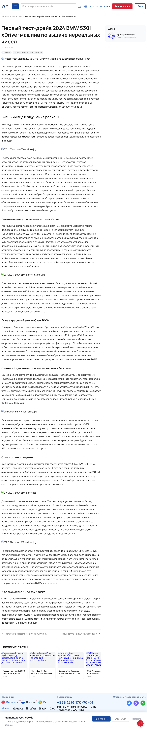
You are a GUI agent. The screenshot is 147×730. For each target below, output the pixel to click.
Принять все (101, 719)
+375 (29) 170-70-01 (75, 702)
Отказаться (120, 719)
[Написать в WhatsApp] (143, 703)
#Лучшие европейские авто (28, 52)
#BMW (6, 52)
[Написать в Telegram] (129, 703)
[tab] (10, 702)
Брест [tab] (42, 708)
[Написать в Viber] (136, 703)
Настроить (136, 719)
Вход (140, 6)
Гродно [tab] (54, 708)
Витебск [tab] (31, 708)
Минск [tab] (5, 708)
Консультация (122, 6)
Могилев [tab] (18, 708)
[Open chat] (140, 723)
